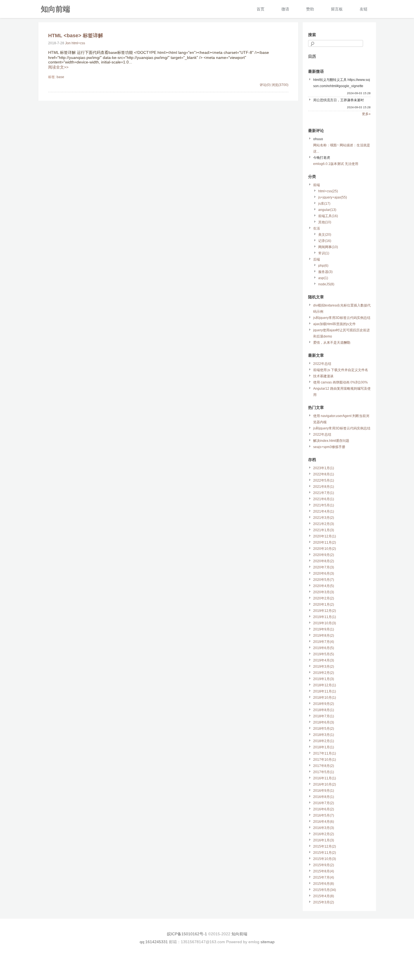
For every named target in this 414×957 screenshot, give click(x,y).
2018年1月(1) (323, 747)
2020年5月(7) (323, 580)
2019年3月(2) (323, 667)
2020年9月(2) (323, 555)
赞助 (310, 9)
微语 (285, 9)
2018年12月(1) (324, 685)
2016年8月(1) (323, 797)
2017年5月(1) (323, 772)
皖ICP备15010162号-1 (187, 934)
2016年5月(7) (323, 815)
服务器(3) (325, 272)
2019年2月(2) (323, 673)
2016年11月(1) (324, 778)
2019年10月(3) (324, 623)
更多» (366, 114)
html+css (78, 43)
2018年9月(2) (323, 704)
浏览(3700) (279, 85)
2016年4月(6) (323, 822)
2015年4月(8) (323, 896)
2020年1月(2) (323, 605)
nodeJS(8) (326, 284)
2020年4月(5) (323, 586)
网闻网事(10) (328, 247)
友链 (364, 9)
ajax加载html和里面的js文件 (334, 324)
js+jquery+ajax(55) (332, 197)
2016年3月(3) (323, 828)
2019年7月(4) (323, 642)
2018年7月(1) (323, 716)
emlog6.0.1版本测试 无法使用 (335, 164)
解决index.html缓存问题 (331, 441)
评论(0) (265, 85)
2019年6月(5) (323, 648)
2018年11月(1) (324, 691)
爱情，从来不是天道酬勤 (331, 343)
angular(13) (327, 210)
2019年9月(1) (323, 629)
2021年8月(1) (323, 487)
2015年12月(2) (324, 846)
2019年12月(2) (324, 611)
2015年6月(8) (323, 884)
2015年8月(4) (323, 871)
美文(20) (324, 235)
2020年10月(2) (324, 549)
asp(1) (323, 278)
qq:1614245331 (154, 942)
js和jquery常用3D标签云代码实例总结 (341, 318)
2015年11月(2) (324, 853)
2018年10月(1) (324, 698)
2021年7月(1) (323, 493)
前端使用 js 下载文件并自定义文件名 (340, 370)
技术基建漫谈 (323, 376)
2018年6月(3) (323, 722)
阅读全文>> (58, 67)
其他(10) (324, 222)
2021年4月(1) (323, 511)
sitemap (268, 942)
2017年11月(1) (324, 753)
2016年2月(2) (323, 834)
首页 (260, 9)
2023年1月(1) (323, 468)
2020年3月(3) (323, 592)
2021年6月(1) (323, 499)
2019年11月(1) (324, 617)
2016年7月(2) (323, 803)
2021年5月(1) (323, 505)
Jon (68, 43)
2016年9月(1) (323, 791)
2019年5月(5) (323, 654)
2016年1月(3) (323, 840)
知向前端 (55, 8)
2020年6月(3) (323, 573)
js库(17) (324, 204)
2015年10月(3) (324, 859)
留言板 (337, 9)
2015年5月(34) (324, 890)
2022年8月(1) (323, 474)
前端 (316, 185)
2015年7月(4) (323, 877)
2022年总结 (322, 364)
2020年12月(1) (324, 536)
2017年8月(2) (323, 766)
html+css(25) (328, 191)
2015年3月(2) (323, 902)
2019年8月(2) (323, 636)
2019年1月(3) (323, 679)
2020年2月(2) (323, 598)
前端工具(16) (328, 216)
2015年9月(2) (323, 865)
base (60, 77)
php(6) (323, 266)
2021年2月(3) (323, 524)
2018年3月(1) (323, 735)
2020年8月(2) (323, 561)
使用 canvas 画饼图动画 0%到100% (340, 382)
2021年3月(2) (323, 518)
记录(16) (324, 241)
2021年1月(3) (323, 530)
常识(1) (323, 253)
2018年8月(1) (323, 710)
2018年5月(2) (323, 729)
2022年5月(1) (323, 480)
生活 (316, 228)
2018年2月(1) (323, 741)
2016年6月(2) (323, 809)
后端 (316, 259)
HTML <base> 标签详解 (75, 35)
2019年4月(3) (323, 660)
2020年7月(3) (323, 567)
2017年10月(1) (324, 760)
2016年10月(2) (324, 784)
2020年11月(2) (324, 542)
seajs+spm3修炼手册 (329, 447)
